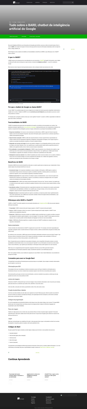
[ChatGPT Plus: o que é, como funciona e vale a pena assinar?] (52, 368)
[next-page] (11, 383)
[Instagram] (18, 401)
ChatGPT (42, 60)
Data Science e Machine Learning (47, 347)
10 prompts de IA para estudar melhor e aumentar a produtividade (16, 375)
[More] (76, 45)
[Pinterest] (71, 45)
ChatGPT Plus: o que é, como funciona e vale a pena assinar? (52, 375)
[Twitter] (68, 45)
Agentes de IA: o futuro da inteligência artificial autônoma (33, 375)
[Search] (72, 2)
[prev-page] (9, 383)
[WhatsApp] (74, 45)
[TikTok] (24, 401)
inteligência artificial (43, 203)
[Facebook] (65, 45)
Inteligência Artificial (21, 22)
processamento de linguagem (30, 127)
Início (10, 22)
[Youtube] (27, 401)
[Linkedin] (21, 401)
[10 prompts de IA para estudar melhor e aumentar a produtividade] (16, 368)
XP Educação (15, 36)
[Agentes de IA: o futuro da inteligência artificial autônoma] (34, 368)
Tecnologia (14, 22)
